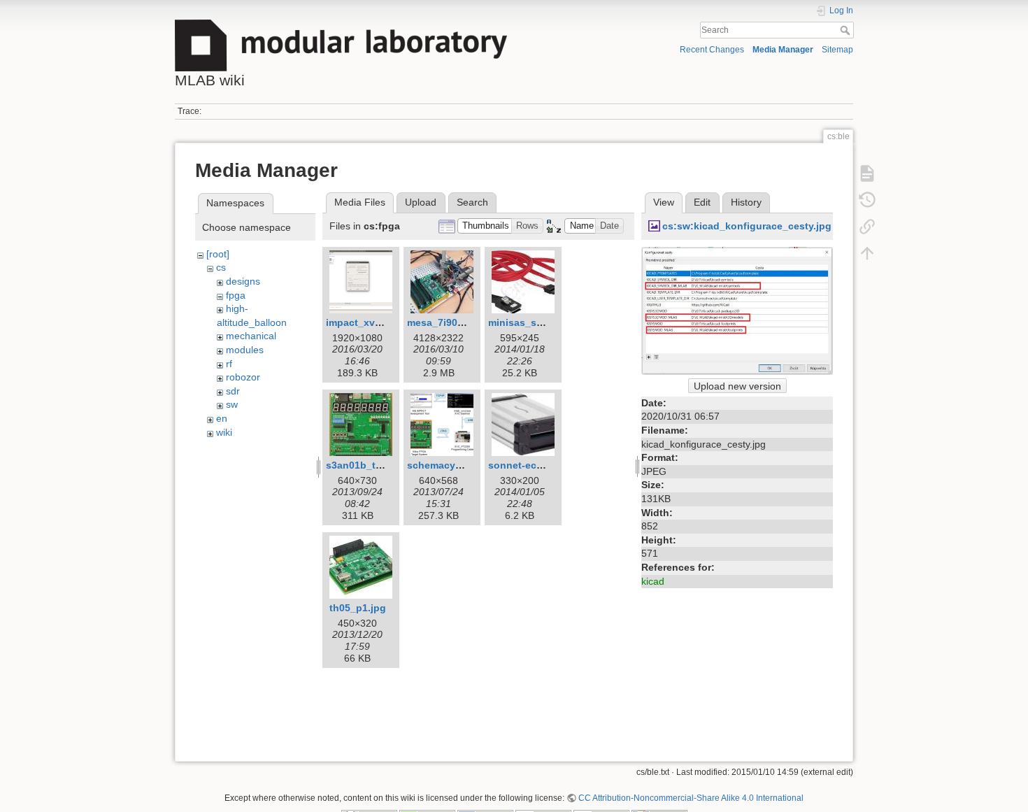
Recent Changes (712, 50)
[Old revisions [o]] (867, 199)
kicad (652, 581)
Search (846, 30)
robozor (243, 377)
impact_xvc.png (364, 322)
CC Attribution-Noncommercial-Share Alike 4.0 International (691, 798)
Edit (702, 202)
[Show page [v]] (867, 172)
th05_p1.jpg (357, 607)
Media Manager (782, 50)
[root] (217, 253)
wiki (224, 432)
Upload (420, 202)
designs (243, 281)
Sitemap (837, 50)
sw (232, 404)
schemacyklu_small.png (464, 465)
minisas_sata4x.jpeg (537, 322)
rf (229, 363)
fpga (235, 295)
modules (245, 349)
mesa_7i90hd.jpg (447, 322)
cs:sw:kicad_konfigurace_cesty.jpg (746, 226)
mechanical (251, 335)
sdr (233, 391)
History (746, 202)
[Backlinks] (867, 226)
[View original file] (737, 309)
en (221, 418)
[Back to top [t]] (867, 252)
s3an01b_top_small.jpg (381, 465)
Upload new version (737, 386)
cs (221, 267)
